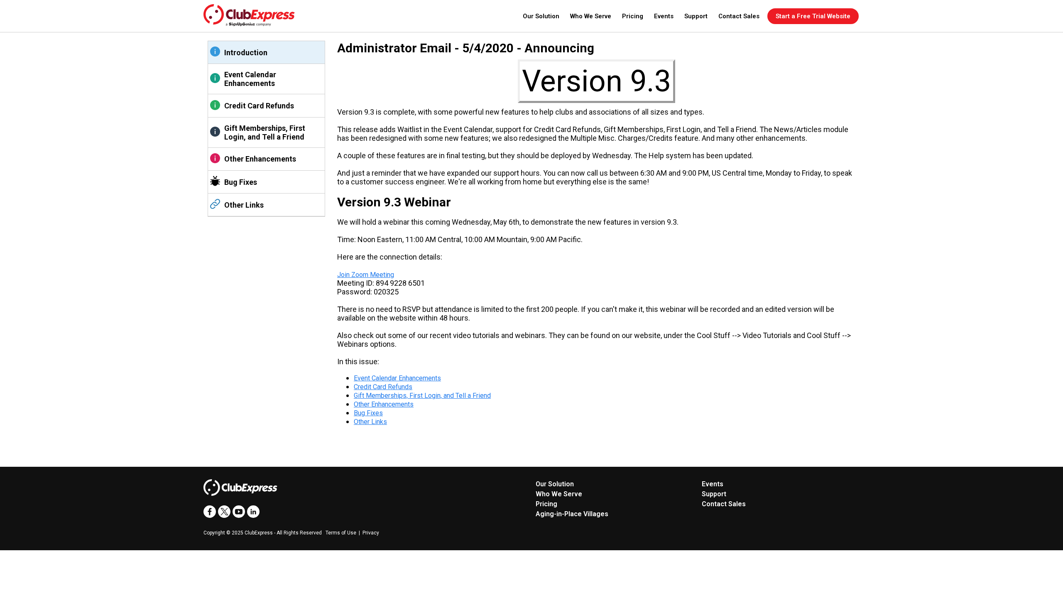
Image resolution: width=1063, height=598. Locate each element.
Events (664, 16)
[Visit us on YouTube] (239, 511)
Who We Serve (590, 16)
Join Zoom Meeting (365, 275)
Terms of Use (341, 533)
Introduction (245, 52)
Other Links (244, 205)
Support (696, 16)
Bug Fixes (240, 182)
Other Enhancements (260, 158)
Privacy (370, 533)
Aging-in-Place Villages (572, 514)
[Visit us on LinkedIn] (253, 511)
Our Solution (541, 16)
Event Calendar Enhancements (250, 79)
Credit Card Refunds (259, 105)
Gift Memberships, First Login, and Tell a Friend (264, 132)
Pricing (632, 16)
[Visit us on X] (224, 511)
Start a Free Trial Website (813, 16)
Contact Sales (738, 16)
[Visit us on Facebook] (209, 511)
